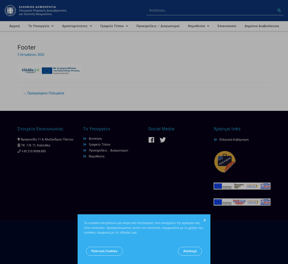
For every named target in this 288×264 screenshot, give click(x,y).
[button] (104, 251)
